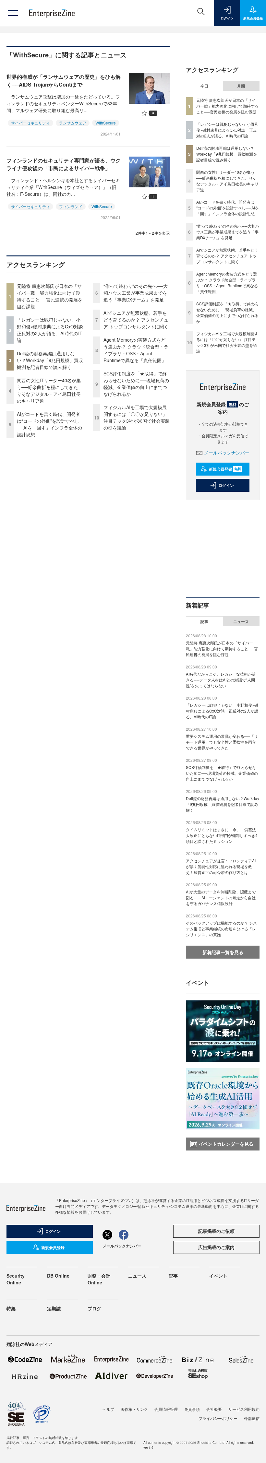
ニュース (241, 621)
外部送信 (252, 1418)
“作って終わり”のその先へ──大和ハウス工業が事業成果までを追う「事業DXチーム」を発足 (135, 293)
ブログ (94, 1308)
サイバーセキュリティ (30, 122)
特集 (11, 1308)
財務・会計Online (99, 1279)
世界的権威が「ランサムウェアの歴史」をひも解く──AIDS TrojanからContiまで (63, 80)
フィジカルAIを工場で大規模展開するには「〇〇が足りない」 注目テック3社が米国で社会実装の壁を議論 (136, 417)
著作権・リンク (134, 1409)
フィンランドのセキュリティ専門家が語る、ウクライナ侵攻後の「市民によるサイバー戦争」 (63, 164)
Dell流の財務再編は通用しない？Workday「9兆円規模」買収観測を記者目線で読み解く (50, 360)
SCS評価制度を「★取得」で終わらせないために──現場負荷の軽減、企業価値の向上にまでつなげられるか (136, 383)
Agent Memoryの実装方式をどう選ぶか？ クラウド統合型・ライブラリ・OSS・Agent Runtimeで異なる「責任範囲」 (135, 349)
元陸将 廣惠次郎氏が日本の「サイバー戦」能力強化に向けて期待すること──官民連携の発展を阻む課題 (49, 296)
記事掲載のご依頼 (216, 1231)
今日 (204, 86)
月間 (241, 86)
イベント (218, 1275)
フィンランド (70, 206)
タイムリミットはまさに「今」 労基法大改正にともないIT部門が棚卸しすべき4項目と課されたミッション (222, 835)
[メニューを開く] (13, 13)
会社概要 (214, 1409)
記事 (204, 621)
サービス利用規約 (244, 1409)
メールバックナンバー (226, 452)
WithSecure (105, 122)
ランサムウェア (72, 122)
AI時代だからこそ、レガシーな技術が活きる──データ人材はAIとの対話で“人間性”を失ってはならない (221, 679)
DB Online (58, 1275)
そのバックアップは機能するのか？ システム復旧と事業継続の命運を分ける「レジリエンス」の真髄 (221, 928)
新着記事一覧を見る (222, 952)
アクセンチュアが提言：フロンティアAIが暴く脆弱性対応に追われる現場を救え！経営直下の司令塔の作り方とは (221, 866)
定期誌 (54, 1308)
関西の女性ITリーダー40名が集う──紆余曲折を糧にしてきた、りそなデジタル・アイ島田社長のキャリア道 (49, 390)
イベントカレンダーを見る (226, 1143)
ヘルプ (108, 1409)
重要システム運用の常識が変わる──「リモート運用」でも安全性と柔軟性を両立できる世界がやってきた (222, 741)
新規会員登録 (225, 469)
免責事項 (192, 1409)
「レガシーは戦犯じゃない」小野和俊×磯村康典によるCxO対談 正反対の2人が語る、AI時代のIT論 (52, 329)
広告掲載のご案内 (216, 1247)
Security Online (15, 1279)
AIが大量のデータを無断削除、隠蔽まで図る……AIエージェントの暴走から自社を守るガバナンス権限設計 (221, 897)
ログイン (226, 485)
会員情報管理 (166, 1409)
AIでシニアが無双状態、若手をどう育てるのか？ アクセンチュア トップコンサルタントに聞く (135, 320)
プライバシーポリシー (218, 1418)
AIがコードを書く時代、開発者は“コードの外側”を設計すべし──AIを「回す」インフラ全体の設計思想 (49, 424)
